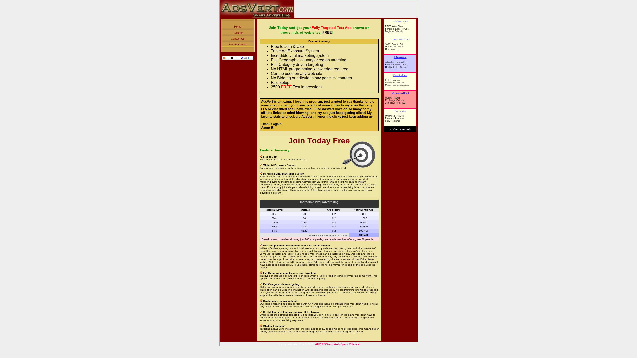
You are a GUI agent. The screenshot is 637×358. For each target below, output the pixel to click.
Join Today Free (319, 140)
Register (238, 32)
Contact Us (238, 38)
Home (237, 26)
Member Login (237, 44)
